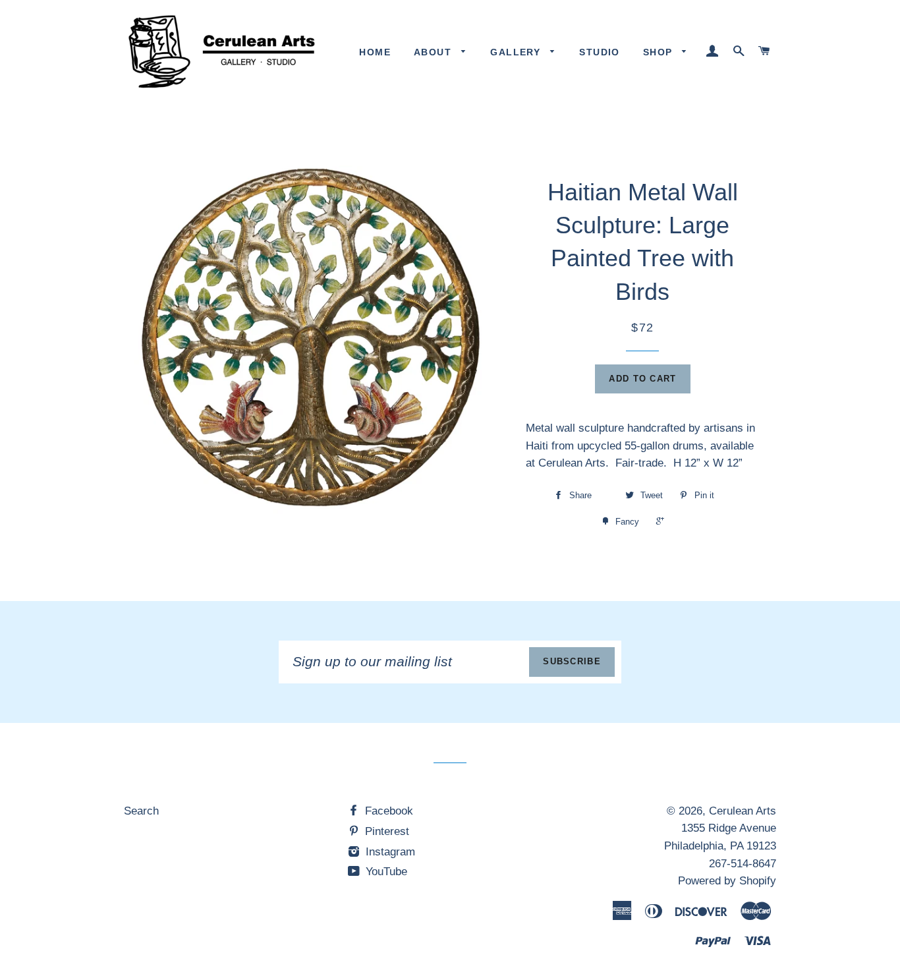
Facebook (387, 811)
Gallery (517, 52)
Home (375, 52)
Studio (599, 52)
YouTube (384, 871)
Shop (659, 52)
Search (141, 811)
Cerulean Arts (742, 811)
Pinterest (385, 831)
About (434, 52)
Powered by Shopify (727, 881)
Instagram (388, 852)
